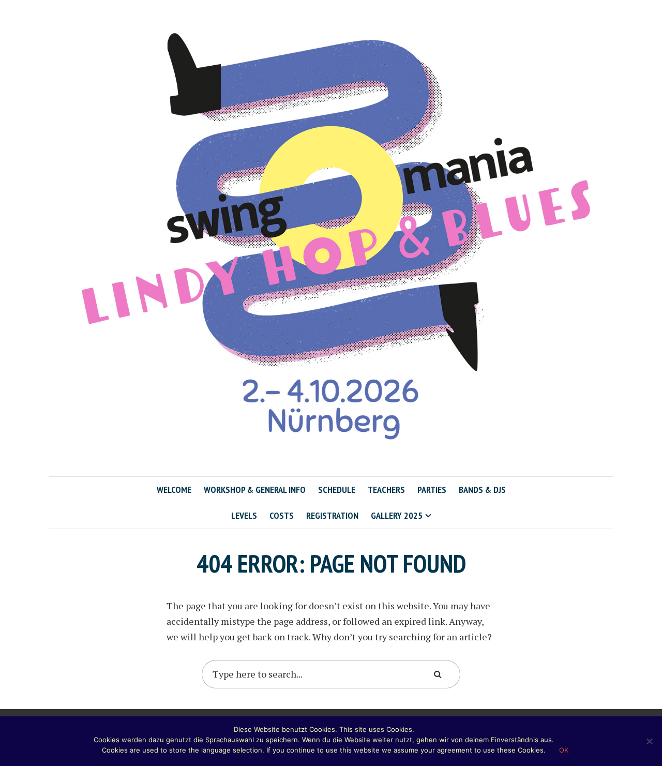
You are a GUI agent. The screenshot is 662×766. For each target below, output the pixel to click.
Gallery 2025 (397, 515)
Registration (332, 515)
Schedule (336, 489)
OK (563, 750)
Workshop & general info (255, 489)
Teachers (386, 489)
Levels (244, 515)
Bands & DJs (482, 489)
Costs (281, 515)
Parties (431, 489)
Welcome (174, 489)
